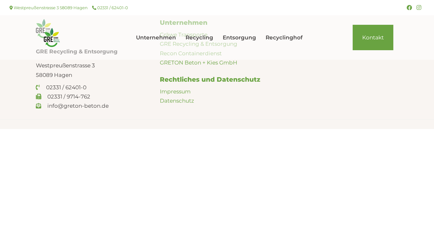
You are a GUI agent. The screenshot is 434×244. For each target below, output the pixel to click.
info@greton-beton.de (77, 106)
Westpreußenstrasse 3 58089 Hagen (50, 7)
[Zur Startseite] (52, 37)
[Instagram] (419, 7)
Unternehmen (156, 37)
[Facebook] (409, 7)
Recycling (199, 37)
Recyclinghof (284, 37)
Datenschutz (177, 101)
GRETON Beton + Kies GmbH (198, 62)
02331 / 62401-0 (112, 7)
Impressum (175, 91)
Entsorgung (239, 37)
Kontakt (373, 37)
